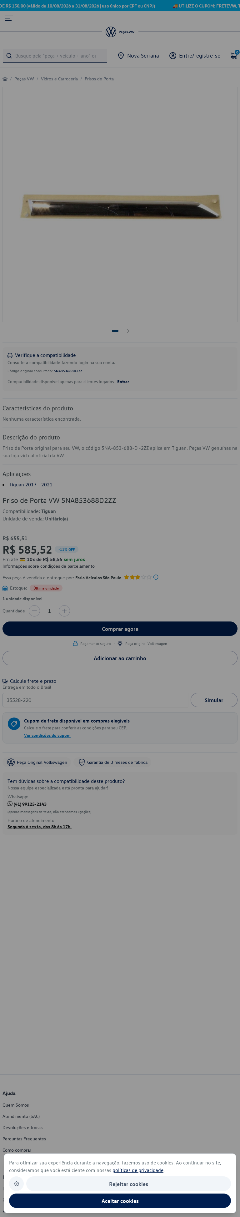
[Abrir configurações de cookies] (16, 1183)
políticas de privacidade (137, 1170)
